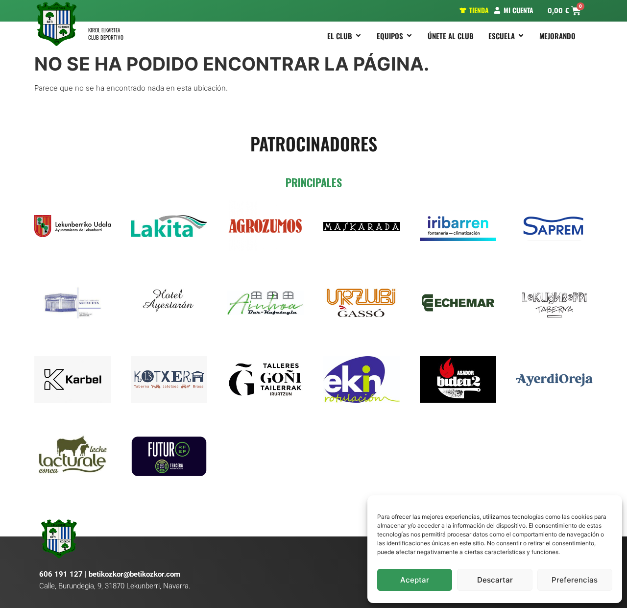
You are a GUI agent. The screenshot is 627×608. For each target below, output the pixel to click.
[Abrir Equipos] (409, 36)
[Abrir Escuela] (521, 36)
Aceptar (414, 579)
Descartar (495, 579)
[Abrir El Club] (358, 36)
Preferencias (575, 579)
